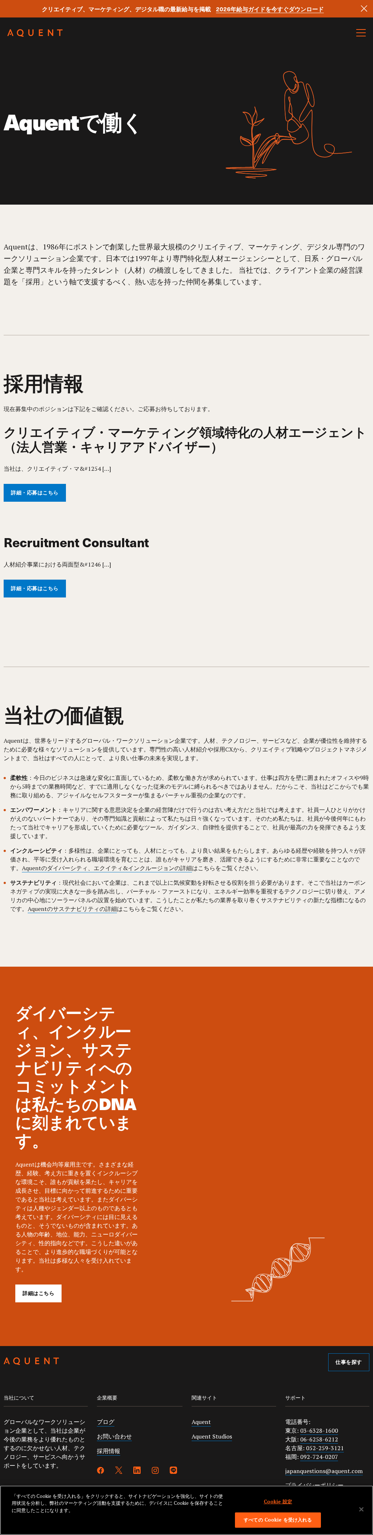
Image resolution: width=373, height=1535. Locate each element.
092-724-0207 (319, 1457)
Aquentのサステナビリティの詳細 (72, 909)
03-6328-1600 (319, 1431)
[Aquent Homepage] (35, 35)
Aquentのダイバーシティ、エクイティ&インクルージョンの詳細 (107, 868)
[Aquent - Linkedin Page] (137, 1471)
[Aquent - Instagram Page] (155, 1471)
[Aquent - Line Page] (173, 1471)
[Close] (364, 8)
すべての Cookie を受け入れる (278, 1519)
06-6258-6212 (319, 1439)
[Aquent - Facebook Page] (100, 1471)
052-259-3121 (325, 1448)
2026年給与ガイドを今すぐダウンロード (270, 9)
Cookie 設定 (278, 1501)
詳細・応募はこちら (35, 493)
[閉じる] (361, 1509)
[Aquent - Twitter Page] (119, 1471)
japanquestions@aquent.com (324, 1471)
